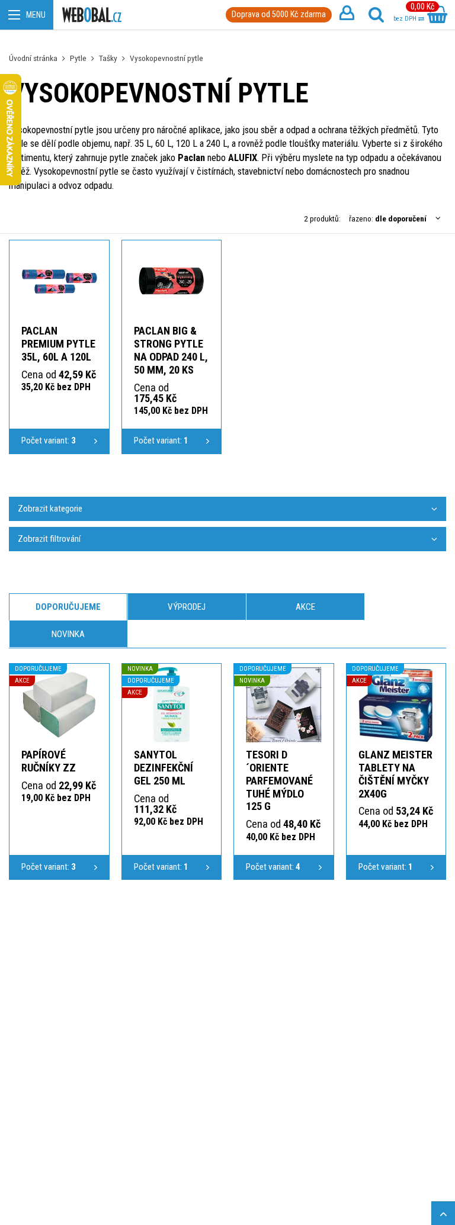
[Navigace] (26, 15)
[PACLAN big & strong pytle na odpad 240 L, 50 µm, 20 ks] (172, 281)
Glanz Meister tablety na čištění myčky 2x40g (395, 774)
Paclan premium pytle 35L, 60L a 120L (58, 343)
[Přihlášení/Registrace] (346, 15)
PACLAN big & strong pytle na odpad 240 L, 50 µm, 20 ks (171, 350)
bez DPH (405, 18)
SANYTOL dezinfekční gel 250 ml (163, 767)
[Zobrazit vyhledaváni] (376, 15)
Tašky (108, 58)
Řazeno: (388, 218)
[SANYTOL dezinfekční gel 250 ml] (172, 704)
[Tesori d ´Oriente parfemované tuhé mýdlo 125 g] (284, 704)
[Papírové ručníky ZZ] (59, 704)
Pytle (78, 58)
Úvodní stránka (33, 58)
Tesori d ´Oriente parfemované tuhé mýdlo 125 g (279, 780)
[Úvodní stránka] (91, 15)
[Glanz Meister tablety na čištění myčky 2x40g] (396, 704)
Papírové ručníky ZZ (48, 761)
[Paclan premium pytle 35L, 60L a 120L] (59, 281)
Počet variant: (48, 440)
